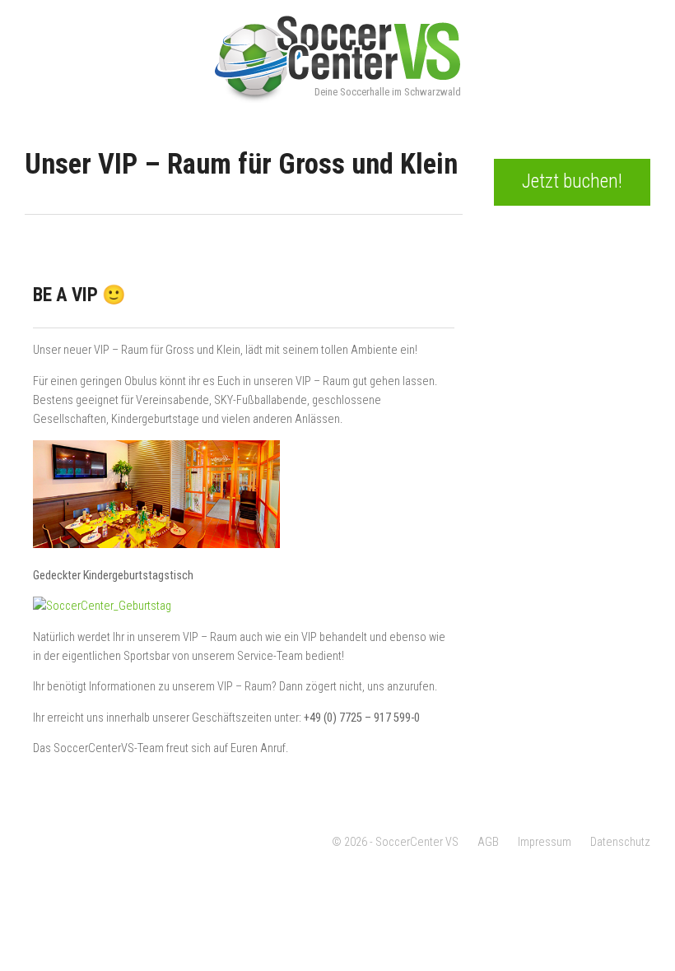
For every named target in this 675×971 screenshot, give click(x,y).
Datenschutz (620, 842)
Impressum (544, 842)
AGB (488, 842)
